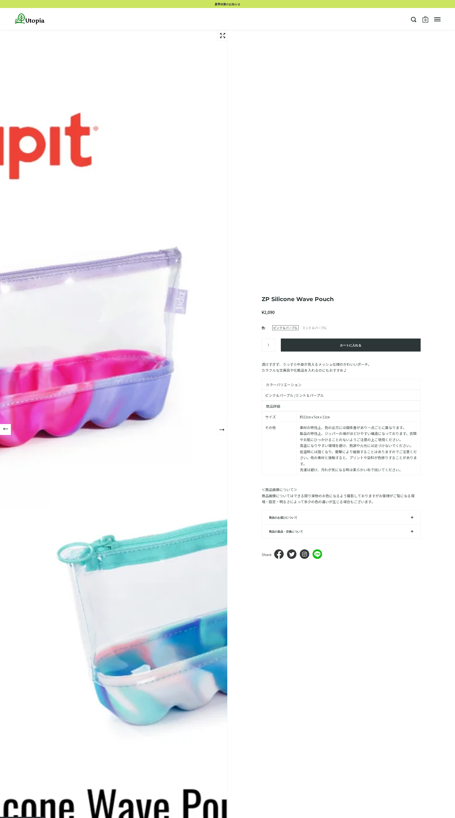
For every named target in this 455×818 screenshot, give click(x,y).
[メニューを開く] (437, 19)
